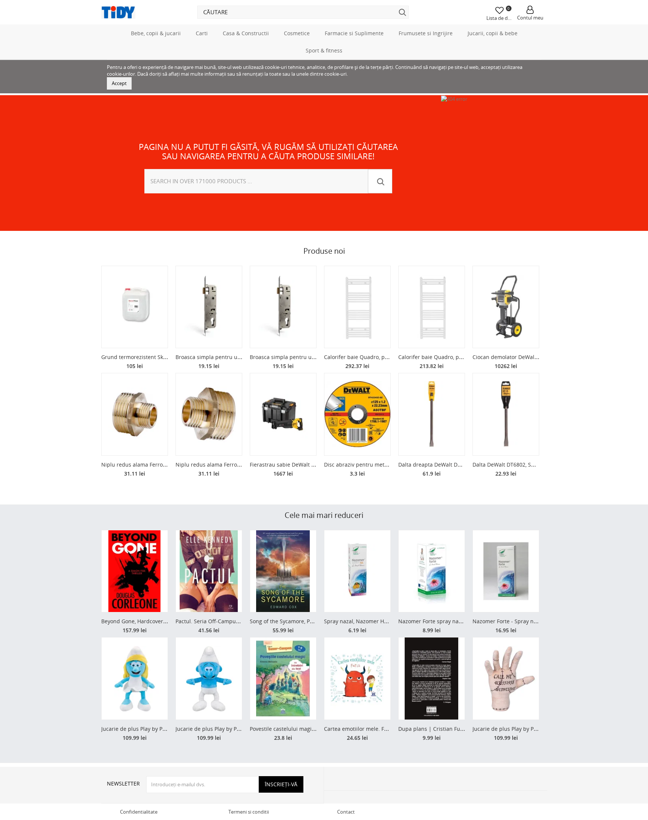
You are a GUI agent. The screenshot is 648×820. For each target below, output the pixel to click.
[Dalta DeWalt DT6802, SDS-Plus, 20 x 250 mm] (505, 414)
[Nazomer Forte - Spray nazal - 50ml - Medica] (505, 571)
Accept (119, 83)
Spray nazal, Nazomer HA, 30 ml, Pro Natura (379, 621)
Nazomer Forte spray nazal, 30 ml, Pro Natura (455, 621)
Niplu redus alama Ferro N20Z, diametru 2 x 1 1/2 (163, 464)
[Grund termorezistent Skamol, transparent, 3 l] (134, 307)
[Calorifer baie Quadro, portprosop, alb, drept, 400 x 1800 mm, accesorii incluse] (357, 307)
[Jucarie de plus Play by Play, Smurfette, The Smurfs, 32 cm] (134, 678)
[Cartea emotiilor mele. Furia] (357, 678)
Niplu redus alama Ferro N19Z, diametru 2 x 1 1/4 (238, 464)
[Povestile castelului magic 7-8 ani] (283, 678)
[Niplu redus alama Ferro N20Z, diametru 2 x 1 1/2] (134, 414)
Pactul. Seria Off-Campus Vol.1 (214, 621)
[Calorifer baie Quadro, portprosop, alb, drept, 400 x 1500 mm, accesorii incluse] (431, 307)
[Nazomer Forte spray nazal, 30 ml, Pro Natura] (431, 571)
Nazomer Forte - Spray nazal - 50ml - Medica (528, 621)
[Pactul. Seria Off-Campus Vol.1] (209, 571)
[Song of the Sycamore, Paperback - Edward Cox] (283, 571)
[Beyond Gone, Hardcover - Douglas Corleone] (134, 571)
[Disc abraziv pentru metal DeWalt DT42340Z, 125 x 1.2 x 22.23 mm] (357, 414)
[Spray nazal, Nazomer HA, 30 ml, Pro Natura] (357, 571)
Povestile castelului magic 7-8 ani (291, 728)
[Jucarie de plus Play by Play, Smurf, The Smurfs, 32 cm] (209, 678)
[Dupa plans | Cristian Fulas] (431, 678)
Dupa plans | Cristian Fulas (432, 728)
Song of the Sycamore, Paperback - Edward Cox (309, 621)
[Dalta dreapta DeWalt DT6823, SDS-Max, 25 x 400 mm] (431, 414)
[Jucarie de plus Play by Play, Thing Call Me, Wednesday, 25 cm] (505, 678)
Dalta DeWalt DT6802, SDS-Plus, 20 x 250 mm (528, 464)
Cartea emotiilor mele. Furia (359, 728)
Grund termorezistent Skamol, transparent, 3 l (159, 357)
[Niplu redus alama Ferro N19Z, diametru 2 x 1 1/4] (209, 414)
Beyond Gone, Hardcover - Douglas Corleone (156, 621)
